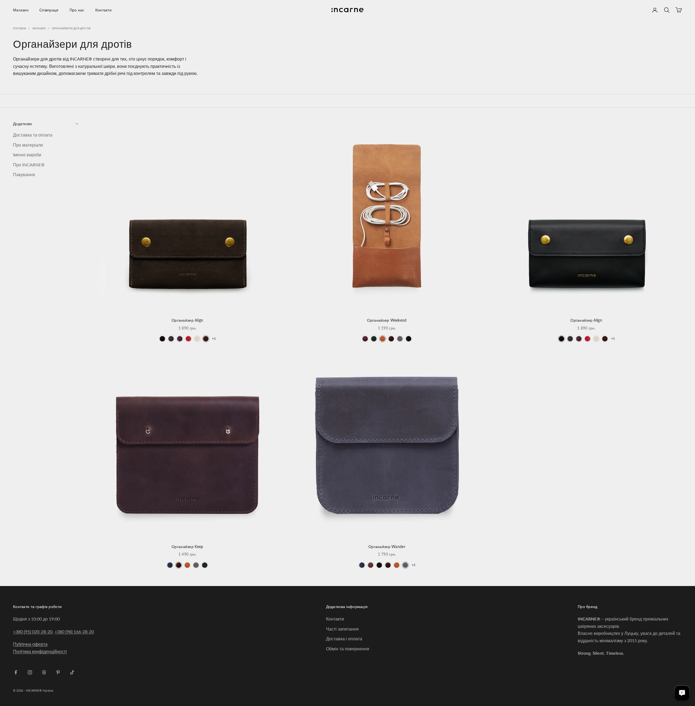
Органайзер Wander (386, 546)
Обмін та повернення (347, 648)
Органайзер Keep (187, 546)
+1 (214, 338)
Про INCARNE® (29, 164)
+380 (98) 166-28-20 (74, 631)
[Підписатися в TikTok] (72, 672)
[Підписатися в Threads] (44, 672)
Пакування (24, 174)
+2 (413, 565)
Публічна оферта (30, 644)
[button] (162, 338)
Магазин (21, 10)
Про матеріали (28, 144)
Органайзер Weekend (386, 320)
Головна (19, 28)
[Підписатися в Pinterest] (58, 672)
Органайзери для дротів (71, 28)
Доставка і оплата (344, 638)
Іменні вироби (27, 154)
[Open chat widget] (682, 693)
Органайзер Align (187, 320)
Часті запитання (342, 628)
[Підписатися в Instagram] (30, 672)
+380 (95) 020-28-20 (32, 631)
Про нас (77, 10)
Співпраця (49, 10)
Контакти (103, 10)
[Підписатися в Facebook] (15, 672)
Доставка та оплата (32, 134)
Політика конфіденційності (40, 651)
